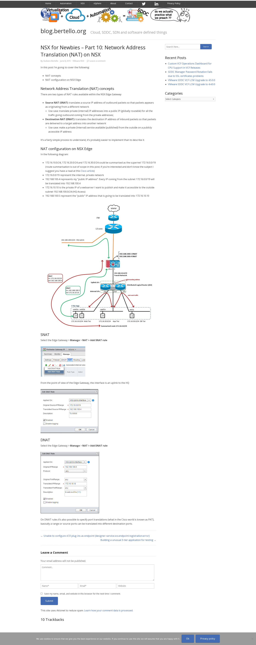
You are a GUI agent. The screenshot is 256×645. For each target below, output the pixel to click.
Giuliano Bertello (50, 61)
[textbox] (97, 572)
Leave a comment (97, 61)
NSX (83, 3)
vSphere (97, 3)
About (113, 3)
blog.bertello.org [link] (63, 31)
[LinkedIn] (156, 4)
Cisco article (87, 171)
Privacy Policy (173, 3)
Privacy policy (207, 638)
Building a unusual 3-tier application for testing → (128, 540)
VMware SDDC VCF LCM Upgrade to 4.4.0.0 (191, 84)
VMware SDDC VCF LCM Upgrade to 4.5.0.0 (191, 80)
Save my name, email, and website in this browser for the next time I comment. (82, 593)
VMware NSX (78, 61)
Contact (129, 3)
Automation (66, 3)
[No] (252, 638)
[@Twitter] (143, 4)
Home (48, 3)
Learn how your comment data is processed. (108, 610)
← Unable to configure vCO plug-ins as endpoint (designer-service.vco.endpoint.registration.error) (95, 535)
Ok (187, 638)
